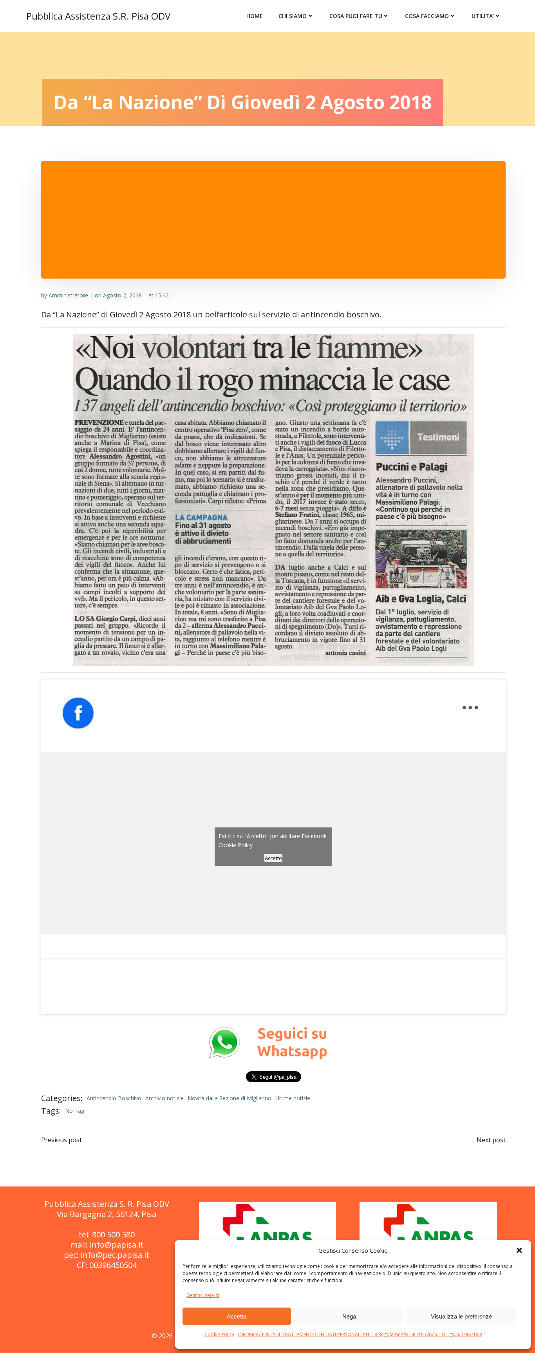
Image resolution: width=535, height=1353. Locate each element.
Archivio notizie (164, 1098)
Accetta (236, 1316)
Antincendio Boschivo (114, 1098)
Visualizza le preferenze (461, 1316)
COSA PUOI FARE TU (355, 16)
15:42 (162, 295)
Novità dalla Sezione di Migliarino (229, 1098)
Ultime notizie (292, 1098)
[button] (519, 1250)
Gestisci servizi (202, 1295)
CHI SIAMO (292, 16)
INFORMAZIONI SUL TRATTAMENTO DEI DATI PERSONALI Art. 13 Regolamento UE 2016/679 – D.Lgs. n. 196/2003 (360, 1334)
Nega (349, 1316)
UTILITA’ (483, 16)
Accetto (273, 858)
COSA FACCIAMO (427, 16)
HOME (254, 16)
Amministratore (68, 295)
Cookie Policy (219, 1334)
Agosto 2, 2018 (122, 295)
